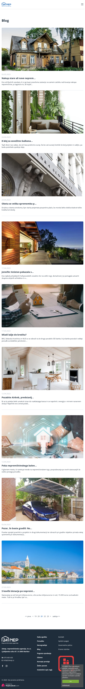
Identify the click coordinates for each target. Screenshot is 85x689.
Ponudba (40, 641)
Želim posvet (42, 666)
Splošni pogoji (63, 641)
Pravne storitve (63, 649)
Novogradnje (42, 645)
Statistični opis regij (44, 670)
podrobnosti (66, 685)
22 (45, 616)
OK (71, 681)
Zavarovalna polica (65, 645)
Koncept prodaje (43, 662)
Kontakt (61, 637)
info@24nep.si (8, 660)
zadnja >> (56, 616)
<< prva (28, 616)
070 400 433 (8, 658)
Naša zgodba (42, 637)
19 (36, 616)
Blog (38, 649)
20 (39, 616)
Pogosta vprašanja (44, 653)
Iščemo (40, 657)
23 (48, 616)
